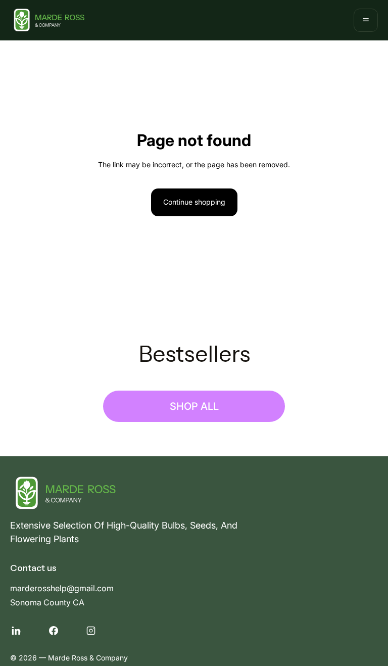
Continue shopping (194, 202)
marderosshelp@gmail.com (62, 588)
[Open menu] (366, 20)
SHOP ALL (194, 406)
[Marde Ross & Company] (47, 20)
